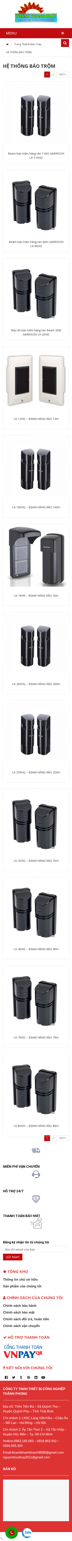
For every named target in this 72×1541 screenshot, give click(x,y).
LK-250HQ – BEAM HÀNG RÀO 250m (36, 772)
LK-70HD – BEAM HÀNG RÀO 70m (36, 1037)
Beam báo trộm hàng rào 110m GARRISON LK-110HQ (36, 156)
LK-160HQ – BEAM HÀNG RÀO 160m (36, 507)
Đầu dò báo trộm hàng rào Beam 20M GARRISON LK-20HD (36, 332)
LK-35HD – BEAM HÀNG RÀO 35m (36, 861)
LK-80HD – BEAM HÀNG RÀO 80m (36, 1126)
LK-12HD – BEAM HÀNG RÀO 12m (36, 419)
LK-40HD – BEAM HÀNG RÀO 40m (36, 949)
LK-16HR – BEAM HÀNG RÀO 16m (36, 595)
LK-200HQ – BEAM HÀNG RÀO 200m (36, 684)
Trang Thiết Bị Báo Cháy (27, 44)
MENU (11, 33)
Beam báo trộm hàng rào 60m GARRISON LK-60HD (36, 244)
